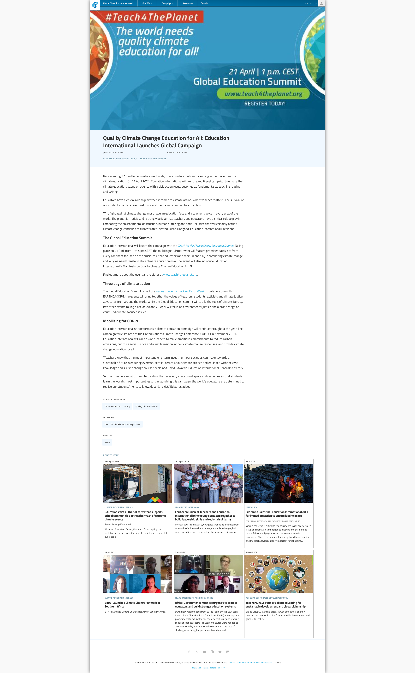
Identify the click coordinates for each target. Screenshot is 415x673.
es (315, 3)
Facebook (189, 652)
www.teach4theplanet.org (180, 274)
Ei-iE (95, 5)
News (107, 442)
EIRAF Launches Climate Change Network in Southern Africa (137, 582)
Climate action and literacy (117, 406)
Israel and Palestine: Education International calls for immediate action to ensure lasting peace (278, 501)
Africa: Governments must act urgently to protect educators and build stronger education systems (208, 591)
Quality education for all (147, 406)
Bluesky (220, 652)
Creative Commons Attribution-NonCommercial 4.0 (251, 662)
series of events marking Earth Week (180, 291)
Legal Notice (198, 667)
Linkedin (228, 652)
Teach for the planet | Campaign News (122, 424)
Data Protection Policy (214, 667)
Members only (321, 3)
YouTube (204, 652)
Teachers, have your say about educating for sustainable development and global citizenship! (278, 586)
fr (311, 3)
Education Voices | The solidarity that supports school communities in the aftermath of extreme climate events (137, 499)
